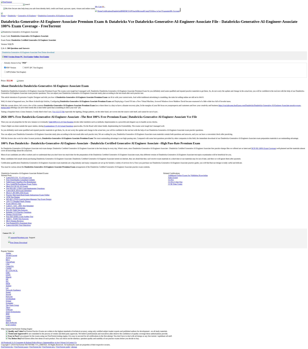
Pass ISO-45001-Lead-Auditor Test (19, 217)
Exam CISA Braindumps (15, 208)
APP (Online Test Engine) (16, 72)
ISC (7, 281)
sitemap (74, 347)
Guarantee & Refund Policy (26, 343)
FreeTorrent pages (21, 347)
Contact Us (72, 343)
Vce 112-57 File (58, 112)
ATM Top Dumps (13, 197)
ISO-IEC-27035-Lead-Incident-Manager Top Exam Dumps (28, 199)
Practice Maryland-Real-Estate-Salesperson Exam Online (27, 195)
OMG (8, 318)
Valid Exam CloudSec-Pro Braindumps (21, 182)
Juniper (8, 286)
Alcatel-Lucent (11, 255)
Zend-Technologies (13, 312)
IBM (122, 11)
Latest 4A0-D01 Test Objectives (18, 225)
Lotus (8, 316)
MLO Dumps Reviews (15, 221)
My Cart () (100, 7)
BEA (8, 260)
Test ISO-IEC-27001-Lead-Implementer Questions (25, 188)
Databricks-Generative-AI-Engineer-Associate (55, 16)
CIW (8, 264)
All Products (5, 343)
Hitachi (8, 277)
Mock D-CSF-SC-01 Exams (17, 186)
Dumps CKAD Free (14, 214)
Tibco (8, 307)
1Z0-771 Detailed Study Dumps (18, 201)
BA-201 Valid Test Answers (17, 210)
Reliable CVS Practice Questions (18, 212)
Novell (8, 294)
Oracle (134, 11)
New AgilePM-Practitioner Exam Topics (21, 184)
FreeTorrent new (48, 347)
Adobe (8, 253)
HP (7, 279)
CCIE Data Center (175, 184)
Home (99, 11)
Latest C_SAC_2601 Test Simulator (20, 206)
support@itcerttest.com (19, 238)
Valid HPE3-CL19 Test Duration (61, 122)
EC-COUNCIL (12, 271)
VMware (9, 310)
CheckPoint (10, 262)
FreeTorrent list (35, 347)
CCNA (171, 180)
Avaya (8, 258)
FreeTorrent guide (63, 347)
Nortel (8, 292)
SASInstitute (10, 299)
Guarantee (166, 11)
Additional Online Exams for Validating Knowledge (188, 175)
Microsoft (140, 11)
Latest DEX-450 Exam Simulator (19, 191)
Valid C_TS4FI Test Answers (17, 219)
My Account (175, 11)
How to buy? (157, 11)
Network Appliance (13, 290)
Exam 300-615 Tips (13, 204)
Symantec (9, 303)
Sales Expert (173, 178)
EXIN (8, 275)
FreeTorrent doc (7, 347)
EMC (126, 11)
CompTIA (148, 11)
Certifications (107, 11)
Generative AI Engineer (27, 16)
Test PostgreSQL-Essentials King (19, 223)
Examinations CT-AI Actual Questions (58, 126)
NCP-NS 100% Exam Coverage (263, 148)
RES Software (11, 323)
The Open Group (12, 305)
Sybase (8, 301)
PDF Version (11, 68)
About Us (64, 343)
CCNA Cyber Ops (175, 182)
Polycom (9, 297)
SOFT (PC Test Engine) (33, 68)
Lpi (7, 288)
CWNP (8, 268)
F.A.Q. (13, 343)
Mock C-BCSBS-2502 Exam (17, 193)
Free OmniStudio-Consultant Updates (20, 180)
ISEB (8, 284)
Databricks (116, 11)
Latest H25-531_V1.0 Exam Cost (19, 178)
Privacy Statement (44, 343)
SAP (130, 11)
